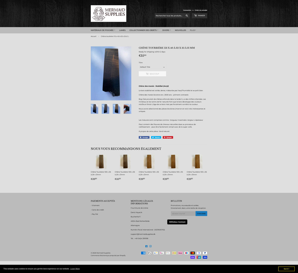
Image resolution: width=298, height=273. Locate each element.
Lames (122, 30)
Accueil (93, 36)
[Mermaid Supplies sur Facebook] (146, 247)
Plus (192, 30)
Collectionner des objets (143, 30)
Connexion (187, 10)
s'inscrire (201, 213)
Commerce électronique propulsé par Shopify (108, 255)
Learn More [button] (75, 269)
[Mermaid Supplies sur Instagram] (150, 247)
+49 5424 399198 (141, 238)
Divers (166, 30)
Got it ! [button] (286, 269)
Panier (201, 15)
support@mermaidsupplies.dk (143, 234)
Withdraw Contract (177, 222)
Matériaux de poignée (102, 30)
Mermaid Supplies (103, 253)
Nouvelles (180, 30)
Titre (140, 63)
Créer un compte (201, 10)
